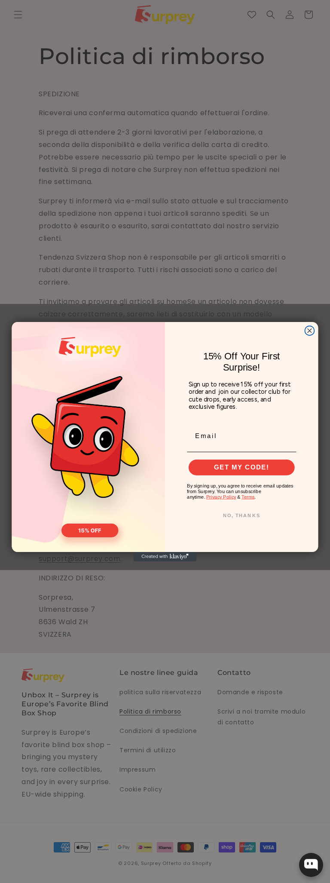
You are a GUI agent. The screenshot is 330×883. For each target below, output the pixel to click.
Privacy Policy (221, 497)
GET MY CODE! (241, 467)
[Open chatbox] (311, 865)
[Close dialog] (309, 330)
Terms (247, 497)
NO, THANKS (241, 515)
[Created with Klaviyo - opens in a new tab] (165, 556)
